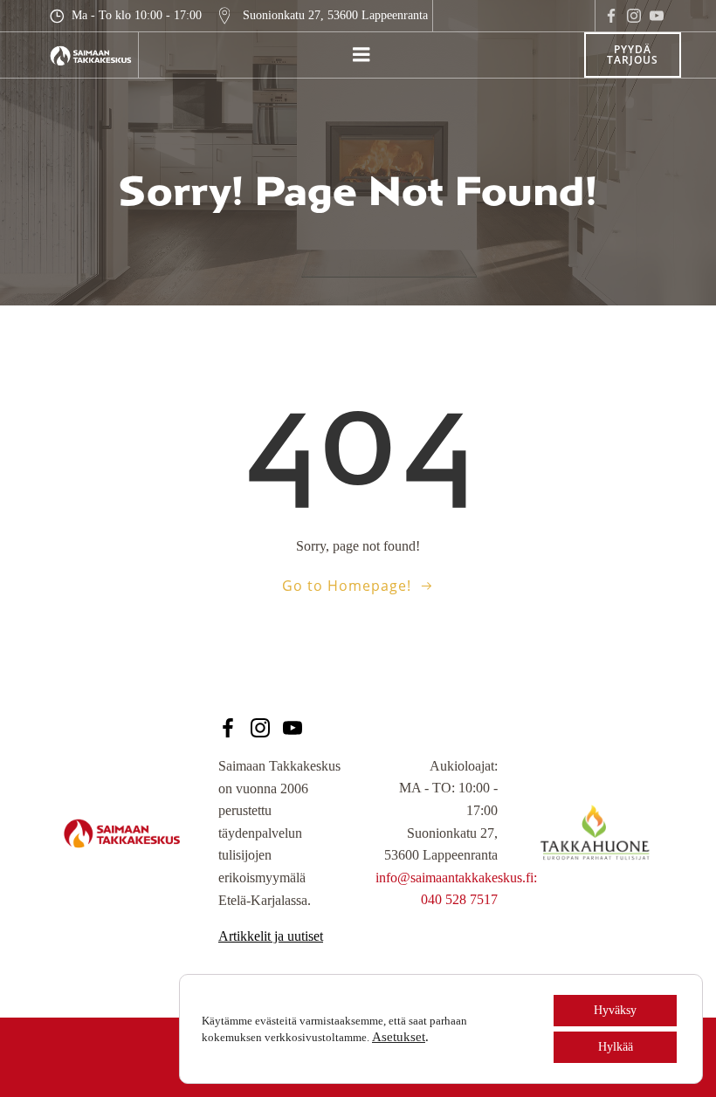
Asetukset (398, 1037)
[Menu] (361, 55)
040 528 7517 (459, 899)
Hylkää (615, 1046)
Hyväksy (615, 1010)
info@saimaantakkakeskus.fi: (456, 877)
